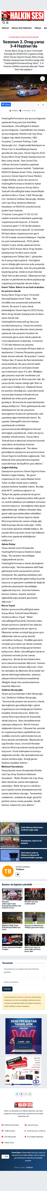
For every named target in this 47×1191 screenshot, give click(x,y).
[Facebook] (17, 1094)
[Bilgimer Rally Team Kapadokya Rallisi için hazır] (12, 918)
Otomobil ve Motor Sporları (23, 37)
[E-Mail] (18, 875)
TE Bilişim (29, 1167)
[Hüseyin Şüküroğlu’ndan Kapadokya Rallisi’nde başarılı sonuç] (12, 894)
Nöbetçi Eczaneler (12, 1125)
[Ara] (4, 23)
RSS (6, 1156)
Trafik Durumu (9, 1131)
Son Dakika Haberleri (35, 1137)
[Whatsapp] (30, 1094)
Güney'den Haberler (22, 28)
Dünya (38, 28)
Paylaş (7, 104)
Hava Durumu (33, 1125)
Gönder (7, 989)
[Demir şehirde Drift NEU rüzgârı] (12, 940)
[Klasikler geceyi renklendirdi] (35, 894)
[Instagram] (26, 1094)
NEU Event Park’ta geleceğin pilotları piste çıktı (32, 949)
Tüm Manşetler (10, 1137)
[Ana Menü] (7, 23)
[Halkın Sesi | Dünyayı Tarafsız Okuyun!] (23, 16)
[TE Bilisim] (8, 871)
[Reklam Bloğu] (23, 1036)
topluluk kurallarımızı (24, 997)
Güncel (5, 28)
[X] (21, 1094)
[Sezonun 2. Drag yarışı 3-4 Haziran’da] (23, 88)
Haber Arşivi (9, 1143)
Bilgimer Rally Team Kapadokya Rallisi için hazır (11, 928)
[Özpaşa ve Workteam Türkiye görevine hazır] (35, 918)
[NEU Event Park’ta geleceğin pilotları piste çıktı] (35, 940)
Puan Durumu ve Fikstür (36, 1131)
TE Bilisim (15, 110)
